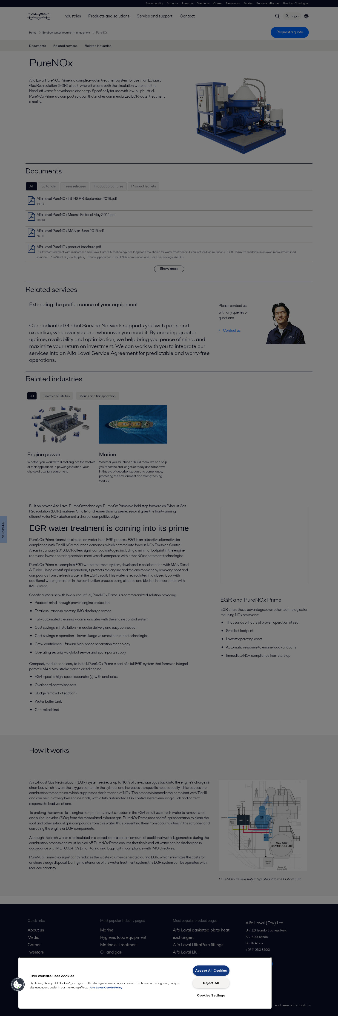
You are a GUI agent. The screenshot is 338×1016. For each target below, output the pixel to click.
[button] (17, 984)
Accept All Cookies (211, 970)
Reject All (211, 983)
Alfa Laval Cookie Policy (106, 987)
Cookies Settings (211, 995)
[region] (145, 983)
